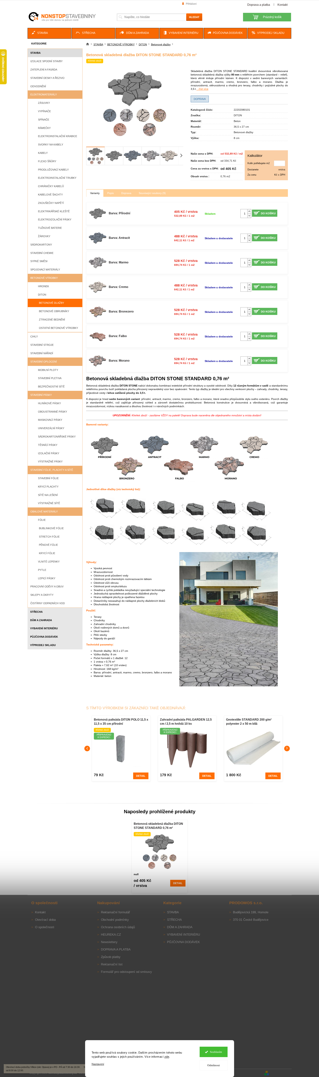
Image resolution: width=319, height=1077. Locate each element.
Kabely (43, 152)
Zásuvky (44, 102)
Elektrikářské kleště (54, 211)
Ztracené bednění (52, 319)
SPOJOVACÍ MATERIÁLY (45, 269)
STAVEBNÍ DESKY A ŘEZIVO (47, 77)
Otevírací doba (45, 919)
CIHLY (34, 336)
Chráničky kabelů (51, 186)
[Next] (287, 748)
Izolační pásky (48, 453)
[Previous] (87, 748)
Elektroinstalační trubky (57, 177)
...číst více (202, 88)
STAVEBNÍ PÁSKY (41, 394)
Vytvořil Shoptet (281, 1072)
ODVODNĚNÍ (38, 86)
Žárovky (44, 236)
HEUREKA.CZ (111, 934)
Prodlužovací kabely (53, 169)
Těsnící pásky (47, 444)
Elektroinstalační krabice (57, 136)
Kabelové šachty (50, 194)
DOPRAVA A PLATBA (116, 949)
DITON (42, 294)
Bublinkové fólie (51, 528)
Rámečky (44, 127)
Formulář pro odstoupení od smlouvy (126, 972)
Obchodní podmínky (115, 919)
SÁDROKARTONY (41, 244)
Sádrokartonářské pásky (57, 436)
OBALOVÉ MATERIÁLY (44, 511)
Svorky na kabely (50, 144)
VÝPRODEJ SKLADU (43, 645)
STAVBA (35, 52)
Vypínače (44, 111)
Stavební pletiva (49, 378)
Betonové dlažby (51, 302)
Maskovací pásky (50, 419)
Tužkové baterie (50, 227)
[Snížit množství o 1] (249, 216)
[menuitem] (49, 33)
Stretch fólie (49, 536)
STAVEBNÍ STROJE (42, 344)
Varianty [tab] (95, 193)
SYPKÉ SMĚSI (38, 261)
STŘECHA (36, 611)
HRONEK (43, 286)
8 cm (236, 138)
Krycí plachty (48, 486)
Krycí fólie (47, 553)
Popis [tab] (110, 193)
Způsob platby (110, 957)
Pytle (42, 569)
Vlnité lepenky (49, 561)
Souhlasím (216, 1051)
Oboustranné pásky (52, 411)
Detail (140, 775)
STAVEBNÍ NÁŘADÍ (41, 353)
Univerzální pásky (51, 428)
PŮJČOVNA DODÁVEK (44, 636)
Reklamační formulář (115, 912)
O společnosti (44, 927)
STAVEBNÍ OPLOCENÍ (43, 361)
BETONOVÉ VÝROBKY (44, 277)
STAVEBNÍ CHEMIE (41, 252)
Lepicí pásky (46, 578)
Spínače (43, 119)
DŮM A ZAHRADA (41, 620)
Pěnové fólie (48, 544)
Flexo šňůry (47, 161)
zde (166, 1056)
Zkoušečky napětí (51, 202)
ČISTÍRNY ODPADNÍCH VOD (47, 603)
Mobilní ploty (48, 369)
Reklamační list (112, 964)
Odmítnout (213, 1065)
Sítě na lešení (48, 494)
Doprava (200, 98)
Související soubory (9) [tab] (152, 193)
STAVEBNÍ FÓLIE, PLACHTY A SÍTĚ (51, 469)
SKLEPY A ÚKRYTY (41, 594)
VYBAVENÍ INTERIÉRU (44, 628)
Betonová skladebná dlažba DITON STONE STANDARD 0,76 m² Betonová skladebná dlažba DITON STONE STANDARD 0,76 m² (158, 826)
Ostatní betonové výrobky (58, 327)
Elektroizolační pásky (54, 219)
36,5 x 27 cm (241, 126)
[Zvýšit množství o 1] (249, 211)
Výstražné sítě (49, 503)
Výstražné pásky (50, 461)
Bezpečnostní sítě (51, 386)
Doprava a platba (258, 4)
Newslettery (109, 942)
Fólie (42, 519)
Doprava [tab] (126, 193)
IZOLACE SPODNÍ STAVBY (46, 61)
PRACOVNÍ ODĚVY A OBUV (47, 586)
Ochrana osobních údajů (118, 927)
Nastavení (98, 1064)
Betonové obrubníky (54, 311)
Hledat (194, 17)
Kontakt (282, 4)
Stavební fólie (48, 478)
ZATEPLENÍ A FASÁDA (43, 69)
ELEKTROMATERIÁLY (43, 94)
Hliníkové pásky (49, 403)
